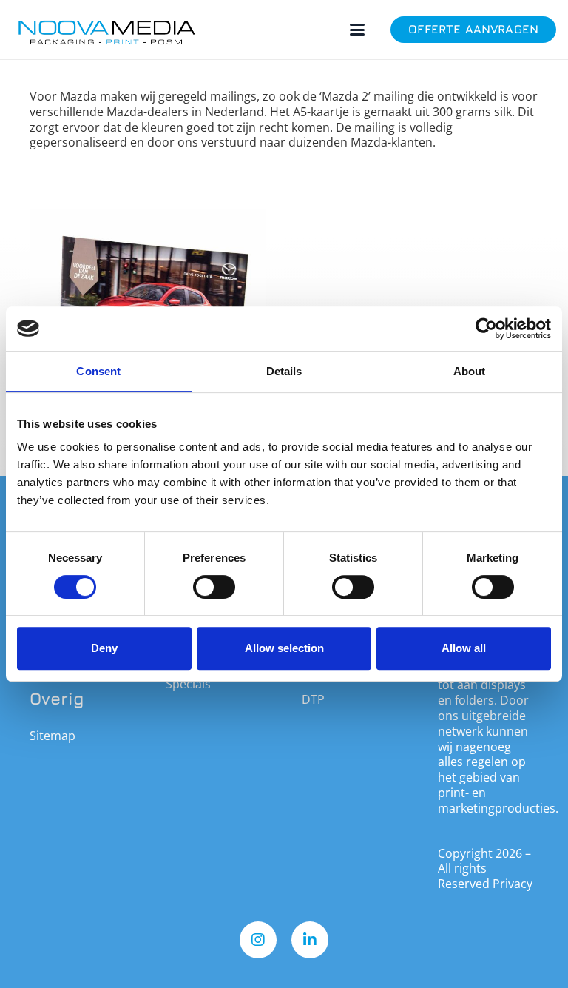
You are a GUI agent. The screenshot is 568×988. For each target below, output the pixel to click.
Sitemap (52, 735)
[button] (357, 29)
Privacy (512, 884)
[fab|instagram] (258, 939)
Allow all (464, 648)
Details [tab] (284, 371)
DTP (313, 699)
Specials (188, 684)
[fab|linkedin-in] (309, 939)
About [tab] (469, 371)
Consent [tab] (98, 371)
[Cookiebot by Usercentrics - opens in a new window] (486, 328)
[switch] (214, 587)
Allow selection (284, 648)
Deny (104, 648)
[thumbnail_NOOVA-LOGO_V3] (107, 30)
